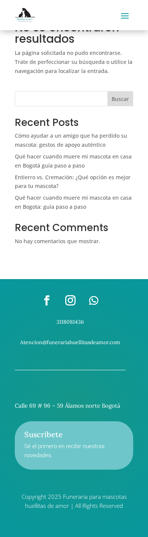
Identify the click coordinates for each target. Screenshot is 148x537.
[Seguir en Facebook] (46, 300)
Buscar (120, 98)
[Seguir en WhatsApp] (93, 300)
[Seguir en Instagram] (70, 300)
